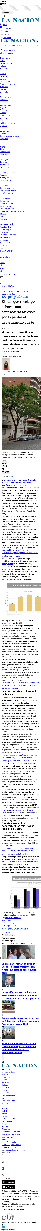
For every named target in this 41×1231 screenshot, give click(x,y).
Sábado (3, 214)
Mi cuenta (7, 37)
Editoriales (4, 131)
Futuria (3, 74)
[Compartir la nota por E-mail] (8, 472)
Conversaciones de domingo (12, 211)
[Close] (3, 1055)
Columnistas (5, 133)
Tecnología (4, 164)
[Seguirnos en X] (3, 1162)
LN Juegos (4, 159)
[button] (20, 163)
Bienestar (4, 118)
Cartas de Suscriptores (9, 136)
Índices (3, 89)
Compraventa (10, 925)
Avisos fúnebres (6, 203)
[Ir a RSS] (3, 1176)
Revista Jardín (5, 237)
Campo (3, 79)
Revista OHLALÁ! (6, 224)
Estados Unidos (6, 97)
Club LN (6, 34)
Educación (4, 110)
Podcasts (4, 175)
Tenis (2, 149)
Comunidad (5, 115)
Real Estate (6, 920)
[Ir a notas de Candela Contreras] (20, 364)
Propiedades (5, 81)
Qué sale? (4, 185)
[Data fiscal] (3, 1227)
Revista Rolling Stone (8, 235)
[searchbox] (19, 45)
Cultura (3, 112)
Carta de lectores (7, 209)
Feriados (3, 170)
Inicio (5, 24)
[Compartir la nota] (3, 466)
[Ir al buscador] (4, 16)
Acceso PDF (5, 198)
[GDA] (8, 1219)
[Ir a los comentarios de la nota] (5, 462)
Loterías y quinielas (8, 172)
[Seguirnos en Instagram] (3, 1169)
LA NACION (7, 291)
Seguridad (4, 107)
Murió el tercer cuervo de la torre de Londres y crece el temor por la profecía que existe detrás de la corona (20, 686)
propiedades (7, 835)
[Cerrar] (37, 41)
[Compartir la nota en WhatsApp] (5, 466)
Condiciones (7, 1212)
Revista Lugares (6, 229)
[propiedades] (15, 298)
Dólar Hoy (4, 76)
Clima (2, 61)
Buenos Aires (5, 105)
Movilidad (4, 87)
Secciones (7, 28)
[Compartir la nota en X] (5, 472)
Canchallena (5, 151)
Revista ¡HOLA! (6, 227)
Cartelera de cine (7, 188)
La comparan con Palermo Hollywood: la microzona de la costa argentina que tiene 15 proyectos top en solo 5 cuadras (20, 851)
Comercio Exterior (7, 84)
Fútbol (2, 144)
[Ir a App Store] (8, 1188)
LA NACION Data (7, 63)
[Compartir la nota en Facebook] (3, 472)
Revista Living (5, 232)
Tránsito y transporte (8, 58)
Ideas (2, 216)
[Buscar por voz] (38, 46)
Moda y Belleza (6, 177)
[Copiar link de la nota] (3, 469)
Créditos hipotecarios (13, 923)
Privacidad (16, 1212)
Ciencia (3, 120)
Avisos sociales (6, 206)
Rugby (2, 146)
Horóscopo (4, 167)
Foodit (5, 31)
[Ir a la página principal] (20, 21)
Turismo (3, 162)
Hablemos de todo (7, 123)
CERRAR (3, 1)
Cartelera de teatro (8, 190)
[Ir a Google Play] (8, 1183)
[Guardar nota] (3, 462)
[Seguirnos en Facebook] (3, 1156)
